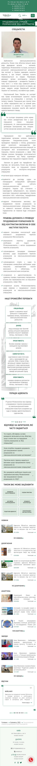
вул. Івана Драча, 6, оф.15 (18, 733)
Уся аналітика (18, 631)
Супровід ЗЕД (15, 722)
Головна (4, 722)
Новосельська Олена (18, 55)
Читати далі (31, 532)
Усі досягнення (18, 586)
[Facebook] (16, 762)
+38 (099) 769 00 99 (19, 8)
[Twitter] (21, 762)
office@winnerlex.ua (19, 748)
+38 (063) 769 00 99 (19, 10)
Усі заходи (18, 676)
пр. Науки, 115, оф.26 (18, 742)
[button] (20, 15)
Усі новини (18, 538)
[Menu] (33, 15)
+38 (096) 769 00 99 (19, 6)
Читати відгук (26, 702)
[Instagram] (18, 762)
